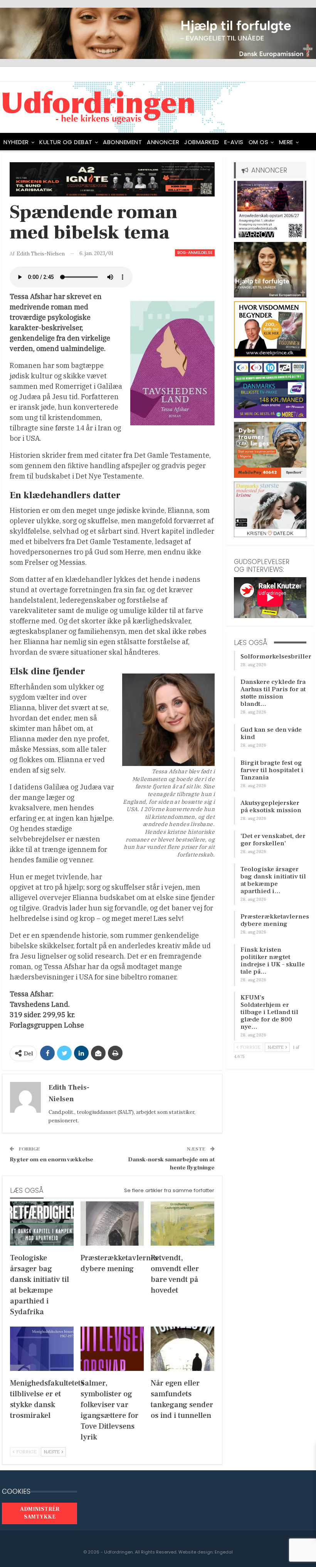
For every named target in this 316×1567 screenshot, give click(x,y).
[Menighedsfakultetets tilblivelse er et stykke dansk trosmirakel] (42, 1349)
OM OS (259, 142)
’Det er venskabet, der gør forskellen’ (273, 840)
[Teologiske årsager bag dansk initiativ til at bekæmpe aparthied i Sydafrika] (42, 1223)
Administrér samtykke (39, 1513)
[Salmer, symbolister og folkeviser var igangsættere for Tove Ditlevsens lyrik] (112, 1349)
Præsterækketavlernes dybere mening (274, 920)
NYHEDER (16, 142)
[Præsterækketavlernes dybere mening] (112, 1223)
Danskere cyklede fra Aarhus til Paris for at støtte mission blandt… (273, 693)
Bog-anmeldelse (194, 252)
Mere (286, 142)
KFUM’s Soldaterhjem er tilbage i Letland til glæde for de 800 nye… (269, 1012)
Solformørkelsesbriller (275, 656)
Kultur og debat (65, 142)
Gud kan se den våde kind (271, 733)
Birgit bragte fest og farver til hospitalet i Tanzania (271, 770)
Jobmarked (201, 142)
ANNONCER (163, 142)
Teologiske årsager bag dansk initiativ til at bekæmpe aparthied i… (273, 880)
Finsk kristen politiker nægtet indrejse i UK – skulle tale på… (272, 961)
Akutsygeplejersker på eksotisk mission (270, 807)
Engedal (224, 1552)
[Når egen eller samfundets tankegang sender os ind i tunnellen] (182, 1349)
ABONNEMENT (122, 142)
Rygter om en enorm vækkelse (51, 1159)
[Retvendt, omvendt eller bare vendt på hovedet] (182, 1223)
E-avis (234, 142)
